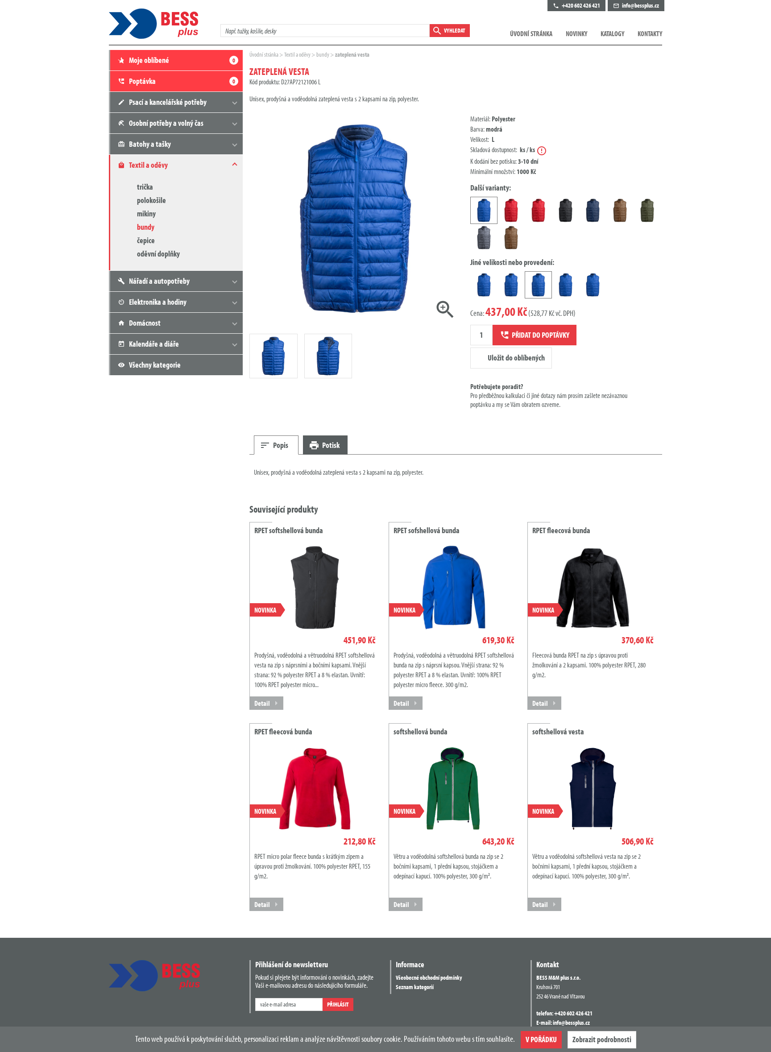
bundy (145, 227)
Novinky (576, 33)
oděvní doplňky (158, 254)
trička (145, 187)
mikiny (146, 213)
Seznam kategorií (415, 987)
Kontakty (650, 33)
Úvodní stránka (531, 33)
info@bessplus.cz (571, 1023)
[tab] (276, 445)
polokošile (151, 200)
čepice (146, 240)
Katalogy (612, 33)
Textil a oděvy (297, 54)
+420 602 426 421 (573, 1013)
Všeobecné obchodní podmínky (429, 977)
